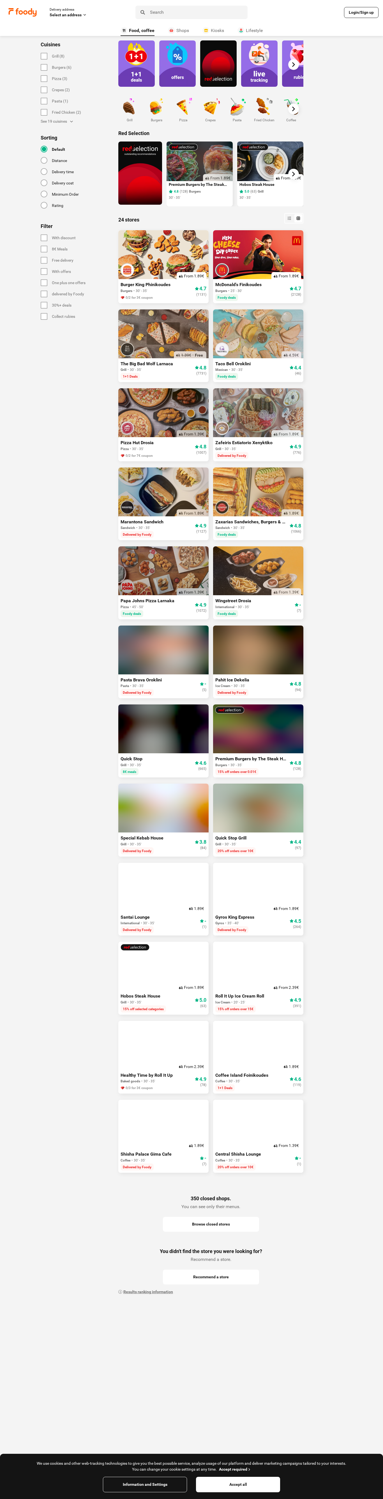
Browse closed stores (211, 1224)
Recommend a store (211, 1277)
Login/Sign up (361, 12)
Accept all (238, 1484)
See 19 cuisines (54, 121)
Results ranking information (148, 1292)
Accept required (233, 1469)
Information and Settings (145, 1484)
